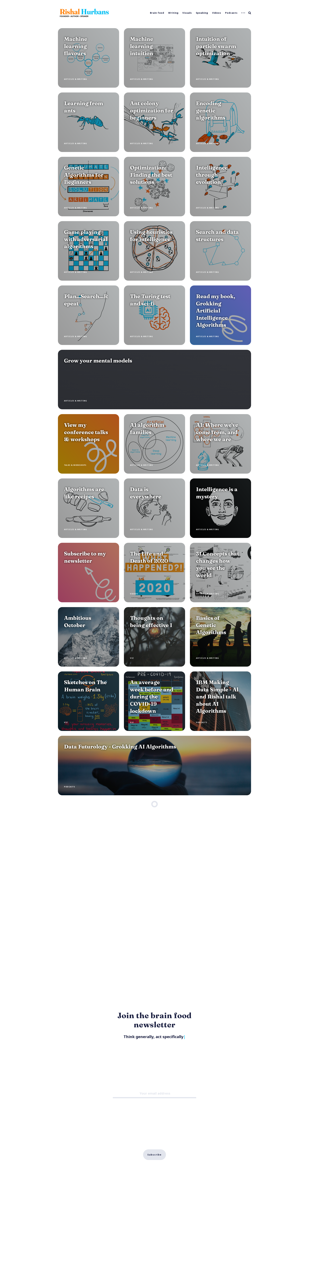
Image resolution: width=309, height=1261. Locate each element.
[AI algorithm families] (154, 444)
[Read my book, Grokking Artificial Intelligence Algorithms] (220, 315)
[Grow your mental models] (154, 379)
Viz (132, 658)
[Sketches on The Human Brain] (88, 701)
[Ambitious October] (88, 637)
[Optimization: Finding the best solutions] (154, 186)
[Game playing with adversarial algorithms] (88, 251)
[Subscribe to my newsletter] (88, 572)
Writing (173, 12)
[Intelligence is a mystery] (220, 508)
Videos (216, 12)
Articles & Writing (75, 79)
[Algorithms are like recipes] (88, 508)
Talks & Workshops (75, 465)
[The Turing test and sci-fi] (154, 315)
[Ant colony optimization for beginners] (154, 122)
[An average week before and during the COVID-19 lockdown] (154, 701)
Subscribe (154, 1154)
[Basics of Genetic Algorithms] (220, 637)
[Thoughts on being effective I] (154, 637)
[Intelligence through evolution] (220, 186)
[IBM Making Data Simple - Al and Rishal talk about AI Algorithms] (220, 701)
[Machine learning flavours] (88, 58)
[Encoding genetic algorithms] (220, 122)
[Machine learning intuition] (154, 58)
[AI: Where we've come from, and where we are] (220, 444)
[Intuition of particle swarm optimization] (220, 58)
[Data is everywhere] (154, 508)
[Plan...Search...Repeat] (88, 315)
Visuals (187, 12)
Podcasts (231, 12)
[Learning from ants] (88, 122)
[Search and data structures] (220, 251)
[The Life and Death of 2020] (154, 572)
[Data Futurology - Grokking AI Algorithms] (154, 765)
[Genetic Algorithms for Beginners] (88, 186)
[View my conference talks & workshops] (88, 444)
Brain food (157, 12)
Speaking (202, 12)
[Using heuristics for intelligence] (154, 251)
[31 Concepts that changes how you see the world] (220, 572)
